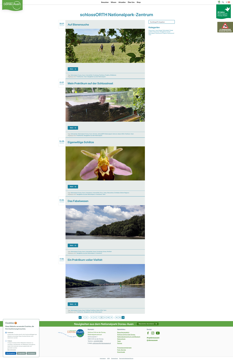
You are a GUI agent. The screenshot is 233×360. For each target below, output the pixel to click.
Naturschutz (110, 192)
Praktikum (101, 75)
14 (116, 317)
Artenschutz (88, 192)
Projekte (107, 75)
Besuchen (105, 2)
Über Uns (131, 2)
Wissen (113, 2)
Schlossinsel (74, 133)
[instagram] (153, 333)
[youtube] (158, 333)
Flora (101, 192)
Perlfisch (109, 251)
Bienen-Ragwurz (124, 192)
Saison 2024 (121, 133)
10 (108, 317)
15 (120, 317)
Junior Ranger (158, 30)
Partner (119, 343)
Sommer (95, 133)
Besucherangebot (123, 332)
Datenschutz (114, 358)
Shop (139, 2)
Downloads (121, 352)
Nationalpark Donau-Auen (78, 75)
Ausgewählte (21, 353)
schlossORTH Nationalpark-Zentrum (107, 133)
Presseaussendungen (124, 347)
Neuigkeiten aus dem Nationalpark (96, 76)
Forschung (95, 75)
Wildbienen (113, 75)
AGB (108, 358)
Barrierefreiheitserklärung (126, 358)
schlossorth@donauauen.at (101, 343)
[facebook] (148, 333)
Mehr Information (11, 349)
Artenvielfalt (88, 75)
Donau (104, 251)
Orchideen (117, 192)
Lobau (105, 192)
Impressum (103, 358)
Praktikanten (80, 76)
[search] (223, 2)
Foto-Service (121, 350)
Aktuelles (122, 2)
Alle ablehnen (31, 353)
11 (111, 317)
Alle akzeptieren (10, 353)
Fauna (94, 251)
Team (85, 76)
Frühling (87, 310)
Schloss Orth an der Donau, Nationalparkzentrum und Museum (128, 336)
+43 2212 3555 (98, 341)
